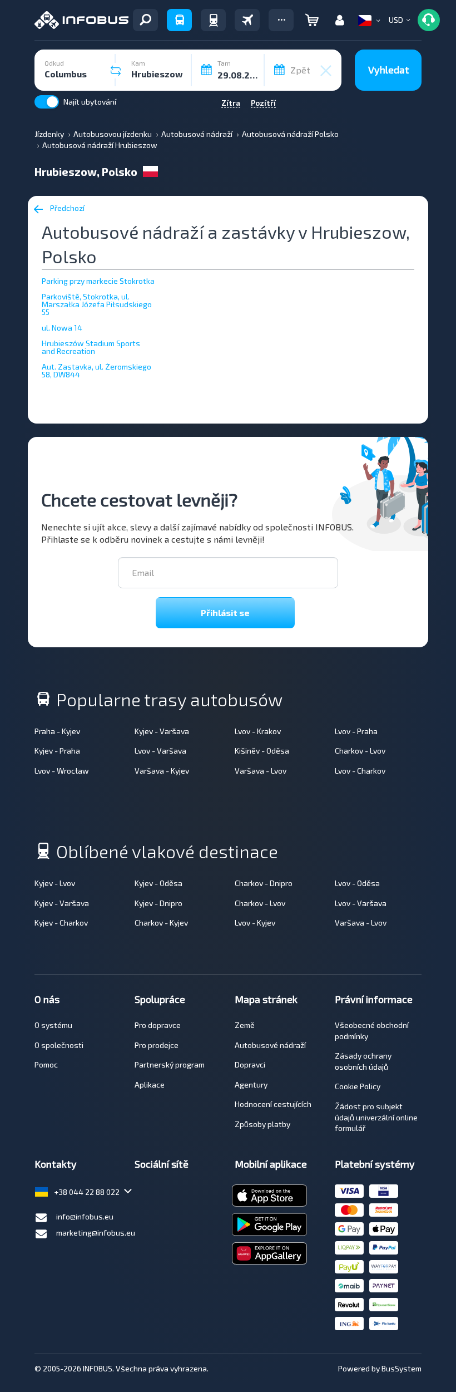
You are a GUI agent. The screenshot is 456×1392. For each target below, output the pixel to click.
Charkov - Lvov (360, 750)
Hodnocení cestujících (273, 1104)
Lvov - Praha (356, 731)
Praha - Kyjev (57, 731)
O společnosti (58, 1045)
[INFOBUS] (81, 20)
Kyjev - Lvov (54, 883)
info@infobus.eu (84, 1216)
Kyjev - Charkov (61, 922)
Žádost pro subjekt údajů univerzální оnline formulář (376, 1117)
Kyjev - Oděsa (158, 883)
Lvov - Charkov (360, 770)
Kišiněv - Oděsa (262, 750)
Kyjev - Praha (57, 750)
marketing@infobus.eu (95, 1232)
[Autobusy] (179, 20)
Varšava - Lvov (260, 770)
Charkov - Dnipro (264, 883)
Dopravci (250, 1064)
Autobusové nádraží (270, 1045)
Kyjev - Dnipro (158, 903)
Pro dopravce (158, 1025)
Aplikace (150, 1084)
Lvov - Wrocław (61, 770)
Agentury (251, 1084)
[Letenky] (247, 20)
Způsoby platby (262, 1124)
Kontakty (55, 1164)
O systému (53, 1025)
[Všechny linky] (145, 20)
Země (245, 1025)
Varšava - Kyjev (162, 770)
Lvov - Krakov (258, 731)
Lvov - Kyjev (255, 922)
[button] (281, 20)
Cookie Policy (357, 1086)
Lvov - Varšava (160, 750)
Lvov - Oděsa (357, 883)
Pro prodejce (157, 1045)
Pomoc (46, 1064)
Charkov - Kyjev (161, 922)
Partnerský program (170, 1064)
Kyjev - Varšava (162, 731)
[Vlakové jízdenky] (213, 20)
